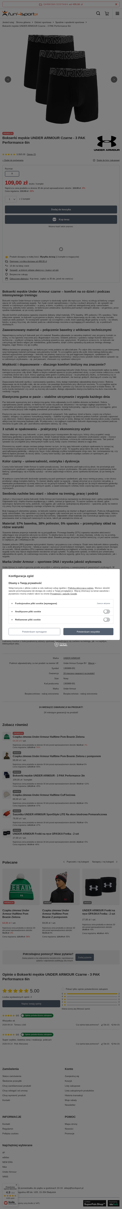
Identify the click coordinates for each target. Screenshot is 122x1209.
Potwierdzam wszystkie (88, 631)
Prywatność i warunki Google (63, 594)
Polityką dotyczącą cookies (81, 588)
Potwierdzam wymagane (34, 631)
